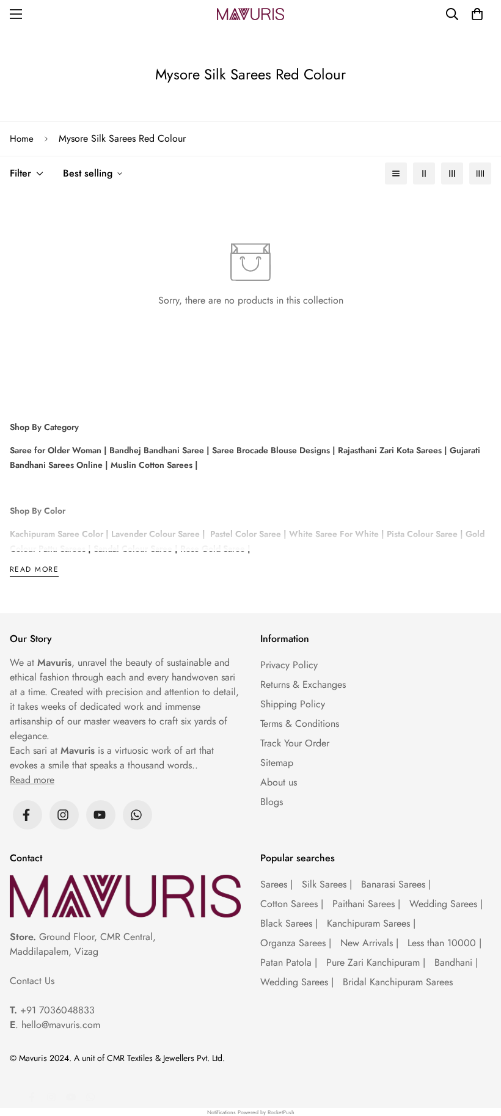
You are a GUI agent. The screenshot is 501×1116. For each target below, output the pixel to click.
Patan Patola (288, 962)
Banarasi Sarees (396, 884)
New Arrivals (369, 943)
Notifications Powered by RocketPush (250, 1112)
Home (22, 138)
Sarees (276, 884)
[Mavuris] (250, 14)
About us (278, 782)
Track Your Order (294, 743)
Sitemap (276, 763)
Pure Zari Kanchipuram (375, 962)
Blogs (271, 802)
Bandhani (456, 962)
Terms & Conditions (299, 724)
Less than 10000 (444, 943)
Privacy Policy (289, 665)
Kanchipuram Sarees (371, 923)
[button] (477, 14)
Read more (34, 570)
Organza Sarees (295, 943)
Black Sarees (289, 923)
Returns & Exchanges (303, 684)
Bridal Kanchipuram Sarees (398, 982)
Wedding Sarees (446, 904)
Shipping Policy (292, 704)
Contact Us (32, 981)
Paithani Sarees (366, 904)
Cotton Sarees (291, 904)
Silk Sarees (327, 884)
